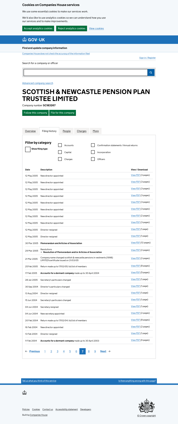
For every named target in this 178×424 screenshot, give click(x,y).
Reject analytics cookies (71, 28)
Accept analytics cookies (38, 28)
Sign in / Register (147, 57)
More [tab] (96, 131)
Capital (67, 152)
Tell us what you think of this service (39, 380)
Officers (101, 159)
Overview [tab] (30, 131)
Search (151, 72)
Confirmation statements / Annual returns (117, 145)
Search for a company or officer (40, 63)
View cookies (96, 28)
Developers (85, 409)
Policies (26, 409)
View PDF (135, 175)
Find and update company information (44, 48)
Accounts (69, 145)
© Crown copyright (146, 415)
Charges (68, 159)
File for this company (62, 112)
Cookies (36, 409)
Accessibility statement (66, 409)
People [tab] (67, 131)
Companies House (38, 415)
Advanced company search (37, 83)
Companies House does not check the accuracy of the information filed (56, 53)
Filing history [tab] (49, 131)
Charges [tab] (81, 131)
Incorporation (104, 152)
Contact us (47, 409)
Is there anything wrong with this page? (137, 380)
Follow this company (35, 112)
